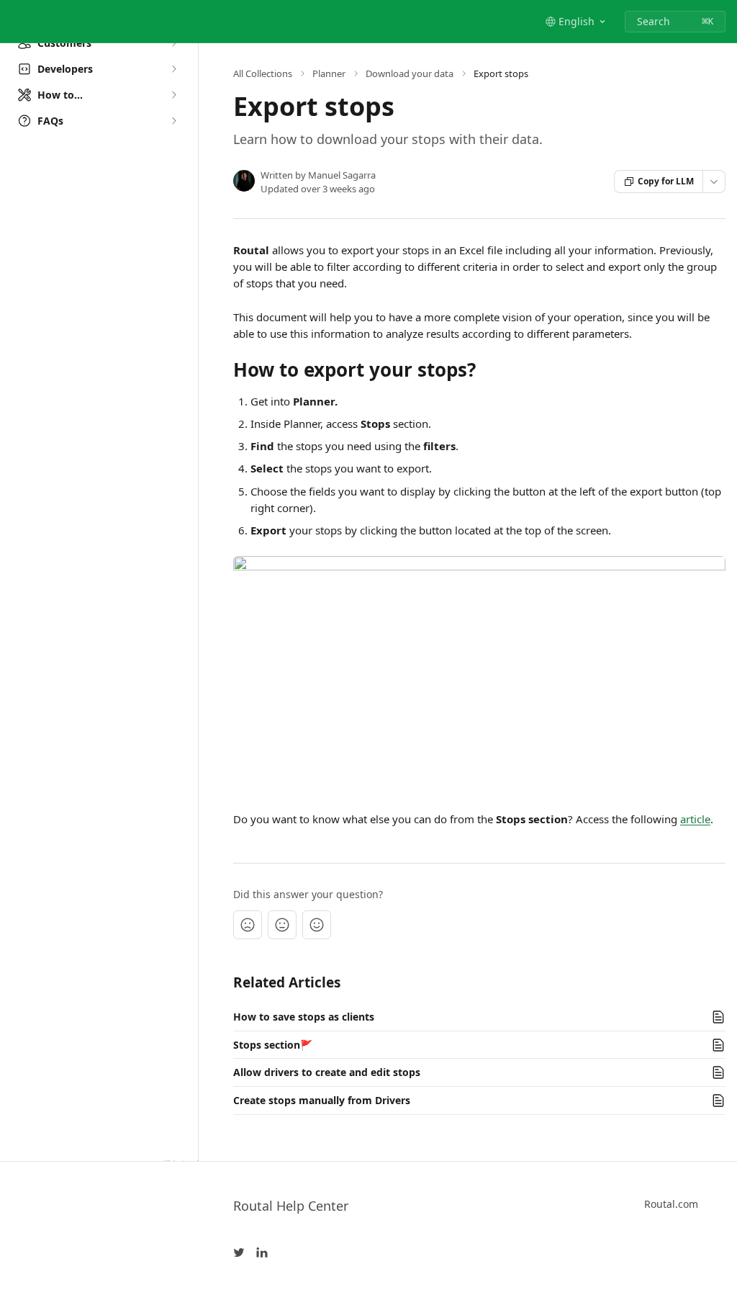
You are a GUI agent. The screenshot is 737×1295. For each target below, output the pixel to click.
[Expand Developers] (173, 69)
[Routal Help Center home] (14, 21)
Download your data (409, 73)
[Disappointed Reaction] (247, 924)
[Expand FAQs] (173, 121)
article (695, 819)
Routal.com (671, 1204)
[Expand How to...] (173, 95)
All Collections (262, 73)
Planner (328, 73)
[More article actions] (713, 181)
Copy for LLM (666, 181)
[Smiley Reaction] (316, 924)
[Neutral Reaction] (282, 924)
